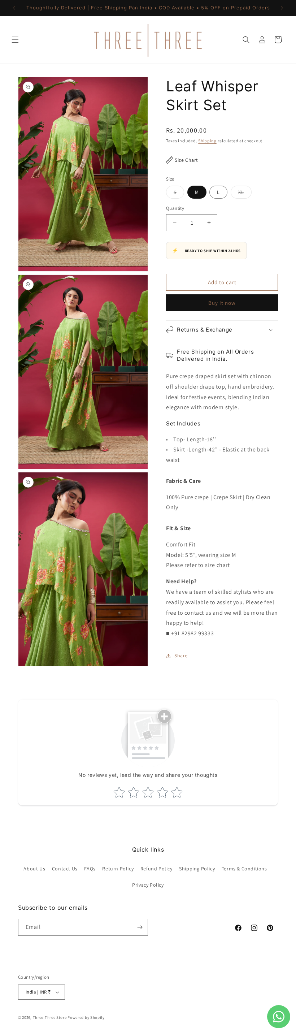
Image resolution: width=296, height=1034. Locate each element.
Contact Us (65, 868)
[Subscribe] (140, 927)
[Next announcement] (282, 8)
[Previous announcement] (14, 8)
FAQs (89, 868)
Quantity (175, 208)
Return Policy (118, 868)
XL (245, 194)
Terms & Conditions (244, 868)
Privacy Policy (148, 885)
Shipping (207, 140)
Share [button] (181, 655)
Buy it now (222, 302)
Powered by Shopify (86, 1017)
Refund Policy (156, 868)
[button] (15, 40)
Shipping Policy (197, 868)
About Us (34, 868)
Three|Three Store (50, 1017)
